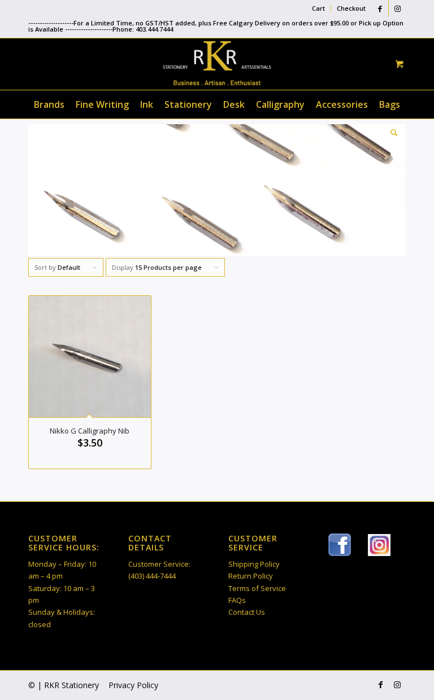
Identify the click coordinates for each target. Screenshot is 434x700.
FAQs (237, 600)
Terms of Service (257, 588)
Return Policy (250, 576)
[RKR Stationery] (217, 63)
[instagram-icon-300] (379, 545)
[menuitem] (318, 8)
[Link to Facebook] (380, 8)
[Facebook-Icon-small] (339, 544)
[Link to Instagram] (397, 8)
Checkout (351, 8)
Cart (318, 8)
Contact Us (246, 612)
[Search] (391, 133)
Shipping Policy (254, 564)
